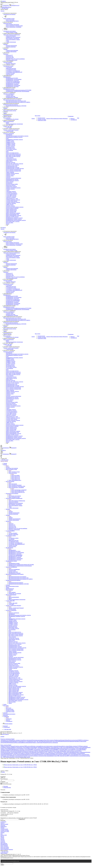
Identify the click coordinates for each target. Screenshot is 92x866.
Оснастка (3, 841)
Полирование (51, 754)
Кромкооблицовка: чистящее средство (13, 753)
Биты (22, 751)
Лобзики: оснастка (76, 753)
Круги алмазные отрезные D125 (29, 753)
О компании (9, 718)
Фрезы (50, 748)
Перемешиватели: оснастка (41, 754)
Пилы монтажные (13, 483)
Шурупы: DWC (45, 748)
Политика (3, 825)
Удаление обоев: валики (24, 757)
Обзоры (2, 837)
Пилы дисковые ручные (14, 471)
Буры (11, 749)
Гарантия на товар (5, 831)
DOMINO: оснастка (49, 749)
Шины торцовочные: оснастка (20, 747)
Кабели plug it (29, 752)
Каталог (8, 467)
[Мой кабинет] (1, 446)
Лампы (5, 742)
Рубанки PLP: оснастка (80, 754)
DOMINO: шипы (33, 749)
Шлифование (55, 748)
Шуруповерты (4, 843)
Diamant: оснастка (41, 749)
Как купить (8, 708)
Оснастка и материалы (14, 612)
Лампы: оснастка (55, 753)
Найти (2, 864)
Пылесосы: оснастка (70, 754)
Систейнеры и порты (13, 538)
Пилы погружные (15, 475)
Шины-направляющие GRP (33, 747)
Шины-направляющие (14, 597)
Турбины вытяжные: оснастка (12, 757)
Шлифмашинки (12, 550)
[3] (4, 769)
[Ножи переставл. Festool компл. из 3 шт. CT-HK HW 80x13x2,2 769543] (20, 764)
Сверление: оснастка (27, 755)
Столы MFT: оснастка (69, 755)
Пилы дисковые (4, 845)
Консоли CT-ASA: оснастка (64, 752)
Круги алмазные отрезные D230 (44, 753)
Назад (7, 465)
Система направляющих (48, 755)
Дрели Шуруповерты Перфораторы (17, 500)
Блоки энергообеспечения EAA (42, 751)
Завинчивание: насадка (20, 752)
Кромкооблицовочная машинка (16, 582)
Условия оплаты (4, 829)
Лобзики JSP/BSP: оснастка (65, 753)
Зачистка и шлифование (14, 569)
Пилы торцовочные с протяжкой (18, 489)
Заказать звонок (4, 461)
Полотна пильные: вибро (59, 754)
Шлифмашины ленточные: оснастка (20, 749)
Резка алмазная (12, 592)
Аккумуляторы (17, 751)
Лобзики (11, 517)
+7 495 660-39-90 (4, 8)
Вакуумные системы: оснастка (71, 751)
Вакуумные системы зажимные (57, 751)
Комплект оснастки (36, 752)
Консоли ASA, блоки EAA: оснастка (49, 752)
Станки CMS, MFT (13, 603)
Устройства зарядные (19, 746)
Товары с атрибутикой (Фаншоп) (16, 608)
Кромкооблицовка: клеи (76, 752)
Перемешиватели (11, 742)
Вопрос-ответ (4, 835)
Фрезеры (11, 511)
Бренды (2, 836)
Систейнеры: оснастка (37, 755)
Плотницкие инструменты (15, 495)
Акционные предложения (6, 740)
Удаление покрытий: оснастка (7, 746)
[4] (6, 769)
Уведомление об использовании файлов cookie (10, 861)
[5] (7, 769)
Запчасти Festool (4, 824)
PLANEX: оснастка (67, 749)
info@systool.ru (5, 734)
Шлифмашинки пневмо (14, 563)
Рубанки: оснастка (15, 755)
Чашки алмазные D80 (8, 747)
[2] (3, 769)
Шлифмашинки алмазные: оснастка (75, 747)
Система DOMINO (13, 533)
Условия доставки (5, 830)
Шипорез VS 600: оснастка (60, 747)
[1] (1, 769)
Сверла (20, 755)
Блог (2, 833)
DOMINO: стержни (58, 749)
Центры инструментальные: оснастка (48, 746)
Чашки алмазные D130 (74, 746)
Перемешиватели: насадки (29, 754)
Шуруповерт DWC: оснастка (34, 748)
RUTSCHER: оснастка (8, 751)
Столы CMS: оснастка (59, 755)
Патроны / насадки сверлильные (15, 754)
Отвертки (5, 754)
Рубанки (75, 741)
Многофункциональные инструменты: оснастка (69, 748)
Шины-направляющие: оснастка (47, 747)
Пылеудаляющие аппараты (7, 849)
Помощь (2, 827)
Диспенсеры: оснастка (10, 752)
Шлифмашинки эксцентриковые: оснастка (18, 748)
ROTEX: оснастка (76, 749)
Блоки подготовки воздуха (29, 751)
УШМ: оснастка (27, 746)
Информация (4, 826)
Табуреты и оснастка (78, 755)
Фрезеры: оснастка (35, 746)
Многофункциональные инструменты (17, 576)
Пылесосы (11, 523)
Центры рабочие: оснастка (63, 746)
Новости (3, 822)
